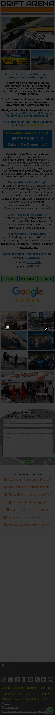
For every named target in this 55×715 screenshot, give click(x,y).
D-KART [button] (48, 699)
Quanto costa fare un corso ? (29, 510)
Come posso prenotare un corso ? (29, 517)
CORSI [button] (18, 688)
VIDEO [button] (6, 699)
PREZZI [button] (32, 688)
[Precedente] (5, 33)
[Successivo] (50, 33)
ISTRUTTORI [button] (13, 693)
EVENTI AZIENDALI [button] (27, 699)
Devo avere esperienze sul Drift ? (29, 525)
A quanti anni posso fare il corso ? (29, 479)
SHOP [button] (46, 693)
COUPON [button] (47, 688)
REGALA (45, 279)
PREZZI (9, 279)
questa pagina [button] (28, 247)
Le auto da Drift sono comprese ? (29, 487)
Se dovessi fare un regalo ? (29, 502)
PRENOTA (27, 279)
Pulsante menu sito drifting (51, 9)
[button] (9, 703)
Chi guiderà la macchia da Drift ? (29, 494)
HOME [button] (6, 688)
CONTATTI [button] (32, 693)
